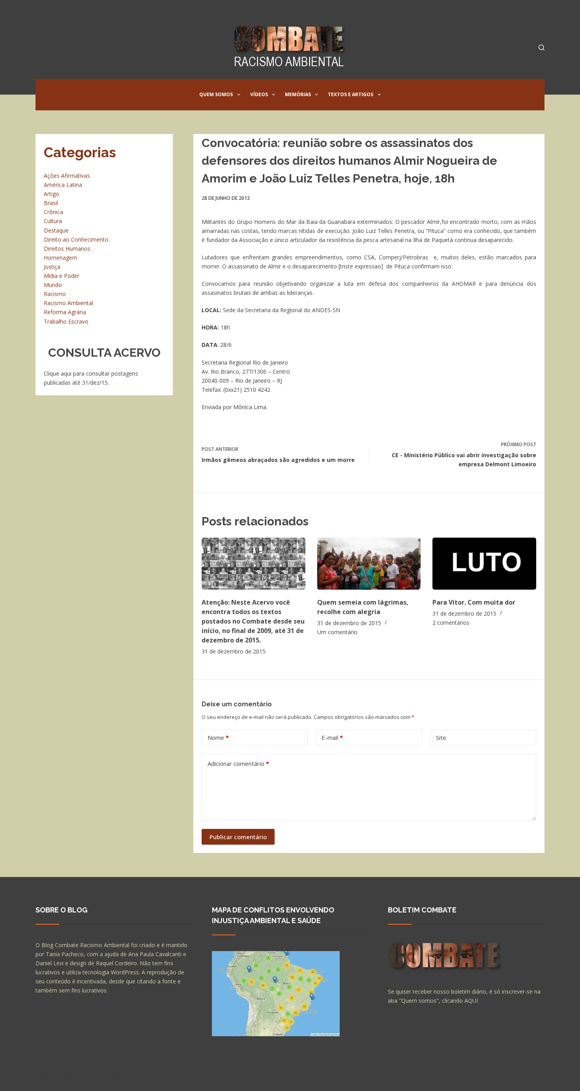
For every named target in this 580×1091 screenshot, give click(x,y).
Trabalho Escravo (66, 321)
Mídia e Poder (61, 275)
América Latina (63, 184)
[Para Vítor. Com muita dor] (484, 563)
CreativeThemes (174, 1077)
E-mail (332, 737)
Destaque (56, 230)
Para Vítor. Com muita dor (473, 602)
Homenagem (60, 257)
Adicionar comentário (238, 763)
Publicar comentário (238, 837)
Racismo (55, 294)
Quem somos (216, 94)
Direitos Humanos (67, 248)
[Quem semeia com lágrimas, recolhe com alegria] (369, 563)
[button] (238, 94)
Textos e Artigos (350, 94)
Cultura (53, 221)
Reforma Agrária (65, 312)
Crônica (53, 212)
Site (441, 737)
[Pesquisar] (541, 47)
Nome (218, 737)
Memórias (298, 94)
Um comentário (337, 632)
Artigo (51, 193)
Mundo (53, 285)
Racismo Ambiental (68, 303)
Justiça (52, 266)
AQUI (471, 1000)
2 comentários (451, 622)
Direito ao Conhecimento (76, 239)
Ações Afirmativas (67, 175)
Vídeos (259, 94)
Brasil (51, 203)
